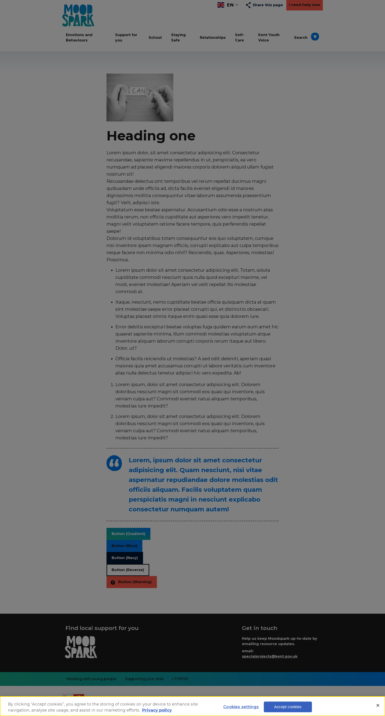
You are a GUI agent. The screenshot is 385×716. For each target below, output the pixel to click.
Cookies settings (241, 707)
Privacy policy (157, 710)
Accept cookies (288, 707)
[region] (192, 706)
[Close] (378, 705)
